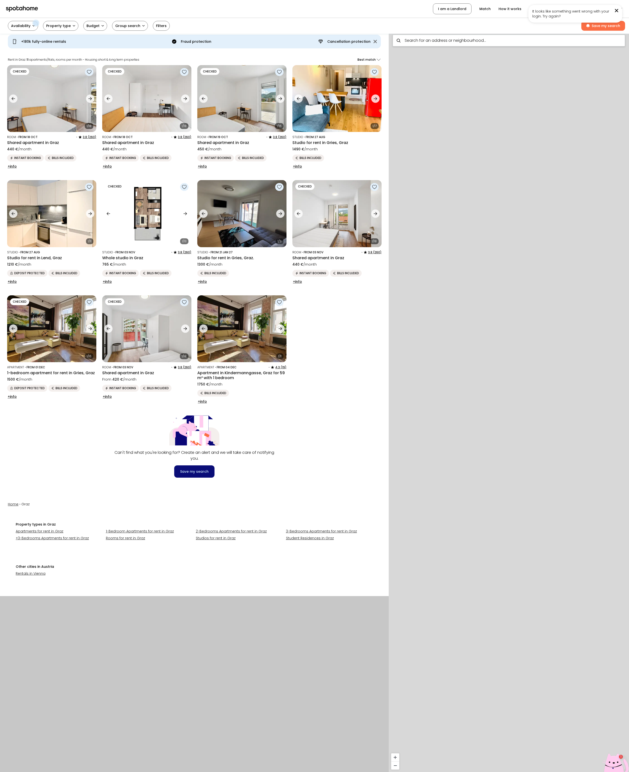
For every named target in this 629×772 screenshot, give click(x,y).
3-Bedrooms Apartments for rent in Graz (321, 531)
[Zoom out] (395, 765)
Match (485, 8)
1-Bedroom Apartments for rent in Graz (140, 531)
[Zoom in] (395, 757)
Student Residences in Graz (310, 538)
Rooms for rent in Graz (125, 538)
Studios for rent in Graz (216, 538)
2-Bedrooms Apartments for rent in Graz (231, 531)
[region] (509, 401)
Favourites (538, 8)
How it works (510, 8)
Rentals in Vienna (30, 573)
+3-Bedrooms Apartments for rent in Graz (52, 538)
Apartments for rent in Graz (39, 531)
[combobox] (509, 40)
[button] (598, 9)
